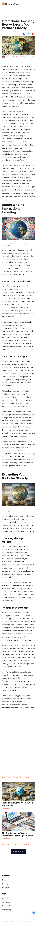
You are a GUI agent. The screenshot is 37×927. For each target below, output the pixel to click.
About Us (5, 898)
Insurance (5, 888)
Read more (6, 809)
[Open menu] (34, 4)
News (4, 880)
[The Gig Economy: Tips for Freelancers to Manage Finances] (18, 823)
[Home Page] (12, 3)
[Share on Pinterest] (33, 34)
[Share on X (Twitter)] (29, 34)
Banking (5, 884)
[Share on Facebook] (24, 34)
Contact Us (6, 902)
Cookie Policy (6, 910)
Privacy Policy (6, 906)
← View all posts (18, 851)
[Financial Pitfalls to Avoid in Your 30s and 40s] (18, 793)
